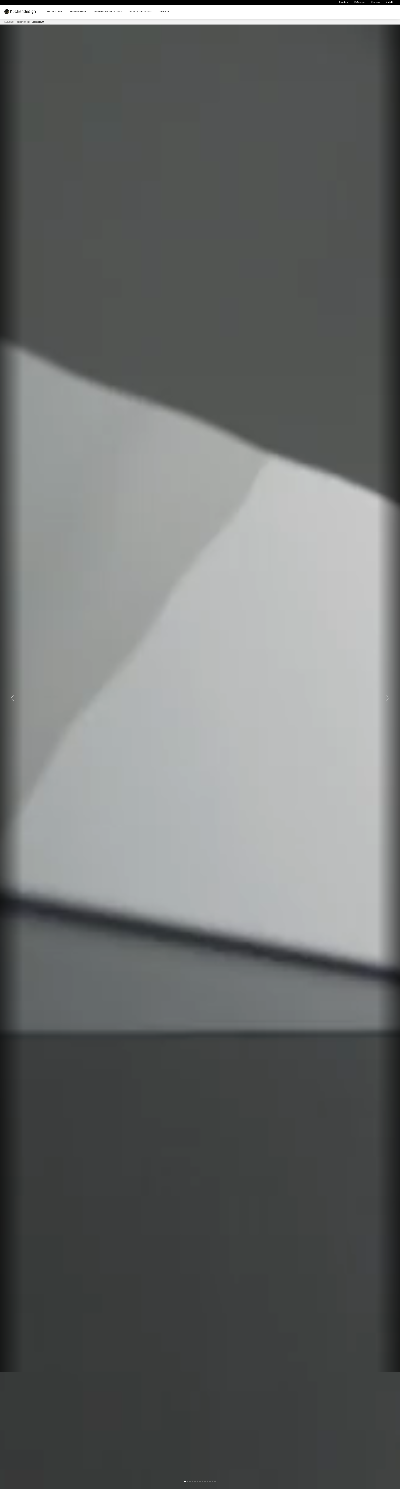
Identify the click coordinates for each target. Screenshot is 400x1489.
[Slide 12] (212, 1481)
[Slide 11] (210, 1481)
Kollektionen (54, 11)
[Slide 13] (215, 1481)
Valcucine (10, 22)
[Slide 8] (202, 1481)
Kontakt (389, 2)
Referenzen (359, 2)
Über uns (375, 2)
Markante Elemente (141, 11)
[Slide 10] (207, 1481)
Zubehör (164, 11)
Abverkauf (343, 2)
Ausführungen (78, 11)
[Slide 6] (197, 1481)
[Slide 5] (195, 1481)
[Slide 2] (187, 1481)
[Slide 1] (185, 1481)
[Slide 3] (190, 1481)
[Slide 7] (200, 1481)
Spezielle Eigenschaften (108, 11)
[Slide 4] (192, 1481)
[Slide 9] (205, 1481)
